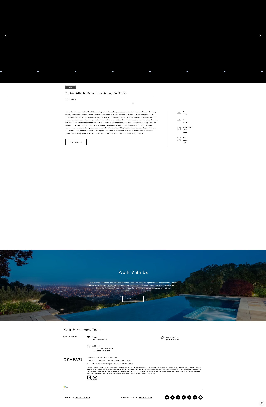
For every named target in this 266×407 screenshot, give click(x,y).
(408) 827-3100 (172, 339)
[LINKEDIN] (172, 397)
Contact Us (76, 142)
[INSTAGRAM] (178, 397)
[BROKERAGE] (200, 397)
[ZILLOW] (195, 397)
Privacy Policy (145, 397)
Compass (142, 367)
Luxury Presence (82, 397)
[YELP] (189, 397)
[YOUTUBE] (167, 397)
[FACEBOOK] (184, 397)
